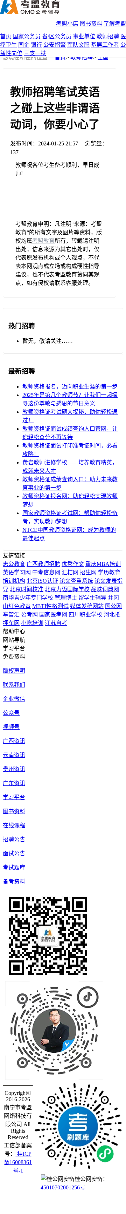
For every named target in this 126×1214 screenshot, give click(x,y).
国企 (23, 45)
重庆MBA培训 (103, 564)
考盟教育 (43, 241)
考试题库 (14, 867)
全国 (102, 57)
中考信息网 (46, 572)
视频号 (11, 727)
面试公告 (14, 853)
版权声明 (14, 671)
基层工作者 (105, 45)
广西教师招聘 (43, 564)
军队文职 (78, 45)
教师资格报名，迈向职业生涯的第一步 (70, 387)
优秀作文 (73, 564)
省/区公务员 (56, 36)
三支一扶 (35, 53)
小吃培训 (32, 623)
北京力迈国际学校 (67, 589)
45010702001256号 (63, 1187)
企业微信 (14, 699)
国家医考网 (53, 615)
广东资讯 (14, 783)
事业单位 (84, 36)
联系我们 (14, 685)
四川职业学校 (85, 615)
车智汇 (11, 615)
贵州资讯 (14, 769)
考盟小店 (67, 24)
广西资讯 (14, 741)
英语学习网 (17, 572)
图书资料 (91, 24)
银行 (36, 45)
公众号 (11, 713)
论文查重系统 (76, 581)
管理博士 (66, 598)
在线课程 (14, 825)
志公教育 (14, 564)
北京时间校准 (26, 589)
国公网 (113, 606)
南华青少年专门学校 (28, 598)
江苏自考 (56, 623)
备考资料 (14, 882)
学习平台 (14, 797)
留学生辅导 (92, 598)
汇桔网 (70, 572)
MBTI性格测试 (50, 606)
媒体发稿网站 (87, 606)
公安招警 (54, 45)
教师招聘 (108, 36)
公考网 (29, 615)
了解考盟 (115, 24)
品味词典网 (105, 589)
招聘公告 (14, 839)
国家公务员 (27, 36)
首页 (5, 36)
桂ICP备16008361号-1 (18, 1162)
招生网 (88, 572)
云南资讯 (14, 755)
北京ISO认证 (42, 581)
